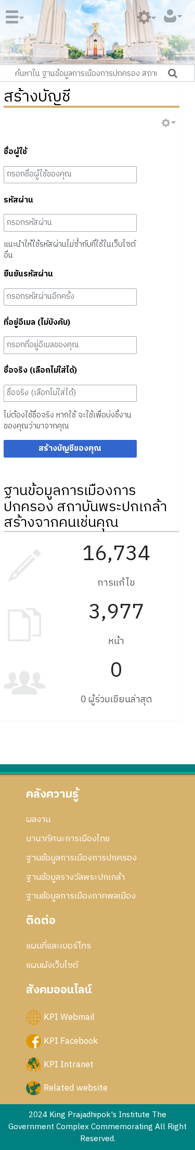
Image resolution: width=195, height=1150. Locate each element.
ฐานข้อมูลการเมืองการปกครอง (81, 858)
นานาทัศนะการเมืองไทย (68, 838)
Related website (76, 1087)
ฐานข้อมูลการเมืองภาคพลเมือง (81, 896)
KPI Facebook (71, 1040)
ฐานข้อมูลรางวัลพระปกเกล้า (75, 877)
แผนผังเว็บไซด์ (52, 965)
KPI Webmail (69, 1017)
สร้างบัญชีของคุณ (69, 448)
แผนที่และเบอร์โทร (58, 946)
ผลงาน (38, 819)
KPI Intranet (69, 1064)
